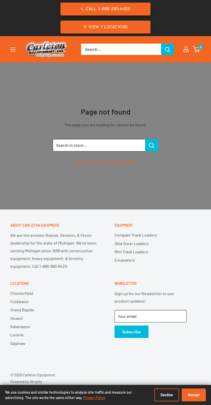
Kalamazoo (20, 326)
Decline (167, 395)
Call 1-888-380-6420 (108, 8)
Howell (16, 318)
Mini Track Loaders (131, 251)
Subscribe (131, 331)
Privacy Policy (94, 397)
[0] (196, 49)
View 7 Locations (108, 27)
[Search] (167, 49)
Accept (194, 395)
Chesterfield (21, 293)
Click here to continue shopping (105, 161)
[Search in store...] (151, 145)
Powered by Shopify (26, 381)
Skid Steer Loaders (132, 243)
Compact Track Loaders (136, 234)
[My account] (186, 49)
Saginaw (17, 343)
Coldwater (19, 301)
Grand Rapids (22, 309)
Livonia (16, 334)
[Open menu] (12, 49)
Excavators (125, 259)
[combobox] (121, 49)
